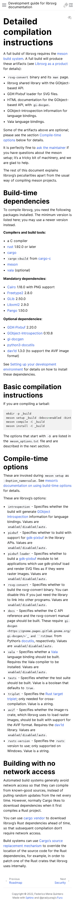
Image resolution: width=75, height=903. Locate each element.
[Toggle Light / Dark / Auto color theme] (65, 5)
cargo (11, 252)
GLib (11, 299)
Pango (12, 310)
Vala (54, 652)
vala (10, 270)
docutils (27, 641)
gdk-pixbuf (35, 537)
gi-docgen (15, 339)
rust (10, 247)
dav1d (12, 351)
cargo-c (44, 258)
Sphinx (30, 897)
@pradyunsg (47, 897)
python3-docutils (20, 345)
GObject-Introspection (24, 333)
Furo (59, 897)
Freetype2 (15, 293)
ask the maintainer (51, 147)
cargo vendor (34, 818)
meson (12, 264)
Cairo (11, 287)
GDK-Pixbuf (16, 327)
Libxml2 (13, 304)
